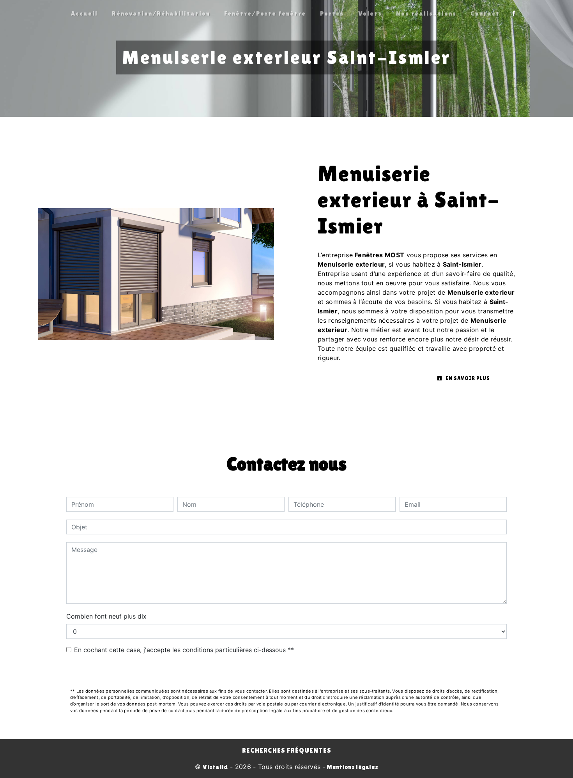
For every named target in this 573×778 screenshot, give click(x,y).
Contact (485, 13)
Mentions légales (351, 767)
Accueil (84, 13)
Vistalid (215, 767)
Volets (370, 13)
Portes (332, 13)
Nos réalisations (426, 13)
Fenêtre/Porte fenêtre (265, 13)
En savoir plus (467, 378)
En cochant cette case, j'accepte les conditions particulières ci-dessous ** (184, 650)
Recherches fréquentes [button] (286, 750)
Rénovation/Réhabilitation (161, 13)
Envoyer (286, 671)
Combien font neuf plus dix (106, 616)
